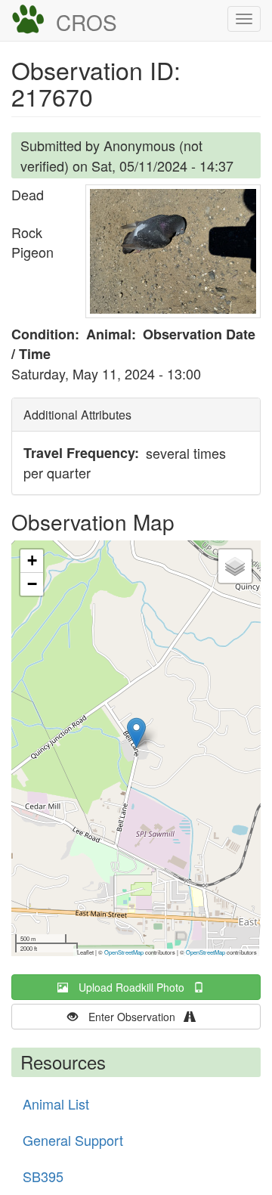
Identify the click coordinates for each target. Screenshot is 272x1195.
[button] (173, 251)
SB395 (43, 1176)
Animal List (56, 1103)
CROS (86, 22)
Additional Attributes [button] (77, 414)
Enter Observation (136, 1016)
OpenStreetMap (124, 952)
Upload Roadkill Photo (136, 987)
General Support (73, 1140)
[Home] (28, 19)
